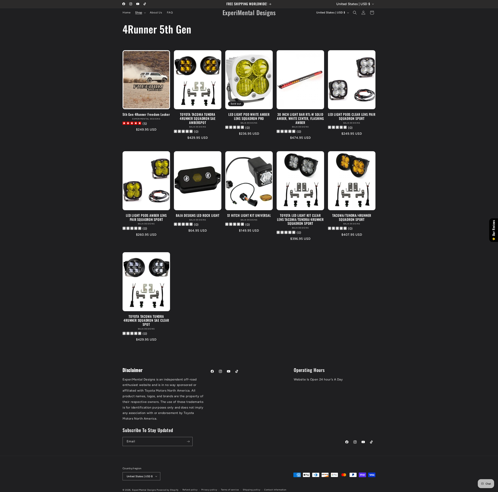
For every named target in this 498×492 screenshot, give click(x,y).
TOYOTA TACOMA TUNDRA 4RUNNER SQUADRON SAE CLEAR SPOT (146, 321)
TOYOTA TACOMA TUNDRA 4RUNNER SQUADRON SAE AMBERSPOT (198, 118)
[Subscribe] (188, 441)
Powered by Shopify (168, 490)
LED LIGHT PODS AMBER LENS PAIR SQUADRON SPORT (146, 217)
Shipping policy (251, 489)
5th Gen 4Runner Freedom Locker (146, 114)
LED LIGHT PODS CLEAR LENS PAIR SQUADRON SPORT (351, 116)
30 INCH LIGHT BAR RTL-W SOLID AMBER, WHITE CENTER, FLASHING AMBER (300, 118)
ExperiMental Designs (144, 490)
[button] (140, 13)
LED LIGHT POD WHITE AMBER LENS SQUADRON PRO (249, 116)
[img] (132, 124)
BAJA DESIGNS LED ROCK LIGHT (197, 215)
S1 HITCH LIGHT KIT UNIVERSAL (249, 215)
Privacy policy (209, 489)
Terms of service (230, 489)
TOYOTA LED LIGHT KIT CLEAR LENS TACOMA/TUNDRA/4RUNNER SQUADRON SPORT (300, 219)
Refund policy (190, 489)
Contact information (275, 489)
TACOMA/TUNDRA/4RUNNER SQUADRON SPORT (351, 217)
